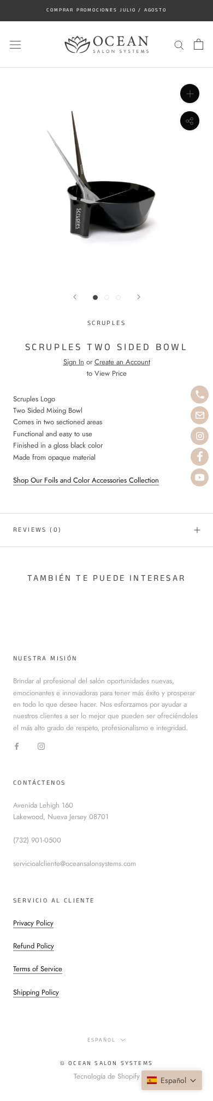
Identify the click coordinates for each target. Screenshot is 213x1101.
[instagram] (200, 436)
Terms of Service (37, 969)
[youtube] (200, 477)
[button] (171, 1080)
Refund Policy (33, 946)
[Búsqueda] (179, 44)
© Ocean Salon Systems (106, 1063)
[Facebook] (16, 745)
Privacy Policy (33, 923)
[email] (200, 415)
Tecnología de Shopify (107, 1076)
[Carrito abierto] (198, 44)
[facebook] (200, 457)
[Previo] (74, 296)
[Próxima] (138, 296)
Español (101, 1040)
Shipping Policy (36, 992)
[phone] (200, 395)
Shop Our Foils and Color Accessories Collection (86, 480)
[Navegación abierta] (15, 44)
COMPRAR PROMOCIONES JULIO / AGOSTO (106, 10)
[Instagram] (41, 745)
